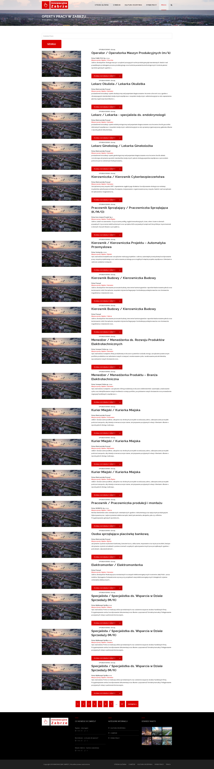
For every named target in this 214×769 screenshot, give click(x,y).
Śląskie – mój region (81, 728)
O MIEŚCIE (116, 5)
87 (122, 704)
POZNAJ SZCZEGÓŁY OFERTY (104, 76)
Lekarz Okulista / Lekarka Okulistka (118, 84)
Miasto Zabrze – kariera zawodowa (87, 748)
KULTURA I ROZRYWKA (133, 5)
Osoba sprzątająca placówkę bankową (120, 534)
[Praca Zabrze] (55, 5)
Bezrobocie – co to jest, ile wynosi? (86, 738)
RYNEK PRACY (151, 5)
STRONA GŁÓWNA (102, 5)
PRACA (163, 5)
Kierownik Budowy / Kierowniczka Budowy (123, 278)
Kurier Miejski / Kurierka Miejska (115, 410)
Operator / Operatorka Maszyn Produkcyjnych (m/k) (131, 53)
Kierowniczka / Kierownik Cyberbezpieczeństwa (128, 176)
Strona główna (47, 20)
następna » (132, 704)
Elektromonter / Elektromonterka (117, 565)
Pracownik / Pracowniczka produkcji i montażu (126, 503)
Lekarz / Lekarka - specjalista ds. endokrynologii (128, 115)
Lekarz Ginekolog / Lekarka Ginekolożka (122, 145)
